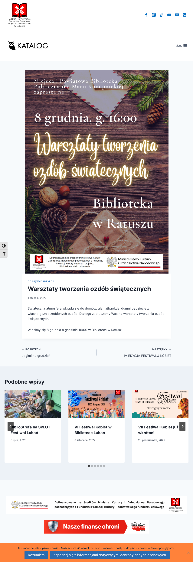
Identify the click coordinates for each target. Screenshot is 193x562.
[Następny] (182, 426)
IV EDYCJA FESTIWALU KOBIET (147, 353)
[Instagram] (154, 15)
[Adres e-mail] (177, 15)
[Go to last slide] (11, 426)
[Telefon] (184, 15)
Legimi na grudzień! (36, 353)
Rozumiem (36, 555)
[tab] (89, 466)
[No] (188, 552)
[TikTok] (161, 15)
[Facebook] (146, 15)
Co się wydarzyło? (41, 281)
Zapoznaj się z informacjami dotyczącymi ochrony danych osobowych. (110, 555)
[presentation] (33, 404)
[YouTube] (169, 15)
